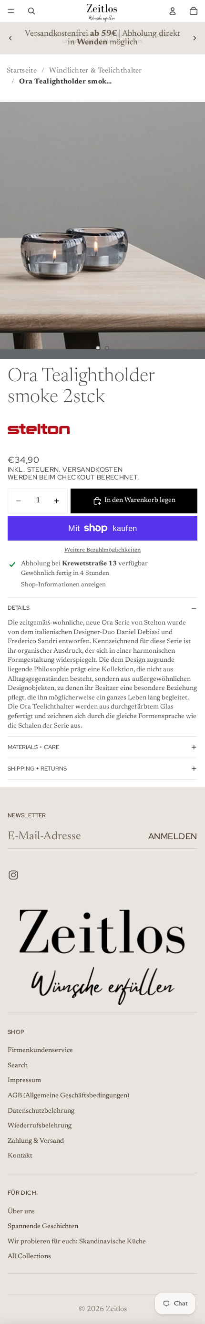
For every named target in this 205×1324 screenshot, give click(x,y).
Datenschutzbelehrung (41, 1111)
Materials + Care (33, 747)
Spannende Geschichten (43, 1226)
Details (19, 608)
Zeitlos (116, 1309)
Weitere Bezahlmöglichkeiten (102, 550)
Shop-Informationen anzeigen (63, 585)
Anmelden (172, 836)
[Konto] (172, 10)
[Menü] (11, 11)
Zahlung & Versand (36, 1141)
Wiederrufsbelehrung (40, 1126)
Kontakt (20, 1156)
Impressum (24, 1080)
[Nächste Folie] (194, 38)
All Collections (29, 1256)
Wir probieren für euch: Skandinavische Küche (77, 1242)
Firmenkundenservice (40, 1050)
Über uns (21, 1212)
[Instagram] (13, 875)
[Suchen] (31, 10)
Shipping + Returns (37, 768)
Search (18, 1066)
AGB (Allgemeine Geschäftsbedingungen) (68, 1096)
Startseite (22, 70)
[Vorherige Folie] (10, 38)
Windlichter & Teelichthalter (95, 70)
